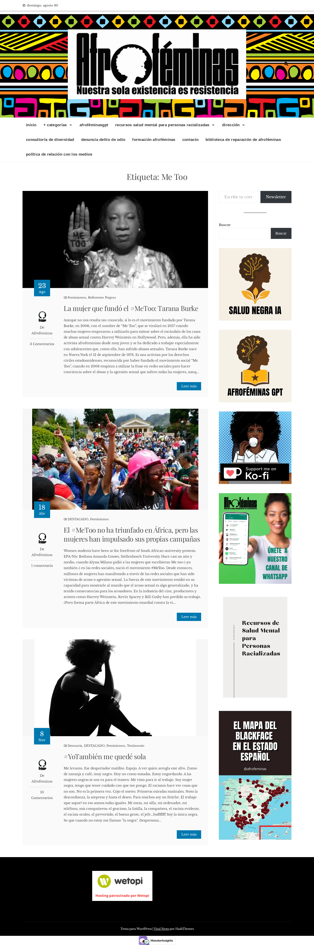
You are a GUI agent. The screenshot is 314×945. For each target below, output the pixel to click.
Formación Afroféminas (153, 139)
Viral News (161, 929)
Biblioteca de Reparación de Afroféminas (243, 139)
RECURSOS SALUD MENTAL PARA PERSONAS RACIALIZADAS (162, 125)
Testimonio (135, 746)
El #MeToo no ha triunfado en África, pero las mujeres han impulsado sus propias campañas (132, 534)
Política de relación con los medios (59, 154)
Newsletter (276, 197)
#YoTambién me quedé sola (105, 756)
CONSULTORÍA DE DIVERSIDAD (50, 139)
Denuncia (75, 746)
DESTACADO (78, 519)
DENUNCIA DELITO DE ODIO (103, 139)
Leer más (189, 386)
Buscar (225, 225)
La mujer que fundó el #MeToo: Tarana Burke (131, 308)
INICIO (31, 125)
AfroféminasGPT (94, 125)
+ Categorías (55, 125)
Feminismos (77, 297)
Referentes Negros (102, 297)
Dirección (231, 125)
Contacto (190, 139)
